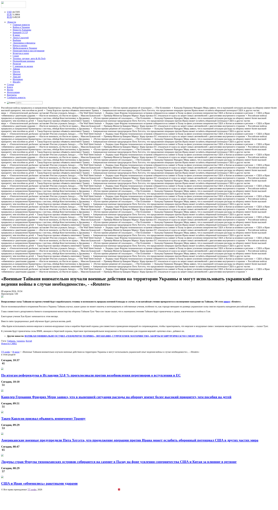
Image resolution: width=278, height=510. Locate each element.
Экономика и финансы (24, 43)
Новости (11, 22)
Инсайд (16, 82)
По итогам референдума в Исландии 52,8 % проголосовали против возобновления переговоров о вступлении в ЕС (91, 375)
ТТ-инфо (32, 489)
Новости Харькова (22, 30)
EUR (9, 14)
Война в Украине (21, 27)
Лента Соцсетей (21, 37)
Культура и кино (21, 53)
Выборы (17, 40)
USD (9, 12)
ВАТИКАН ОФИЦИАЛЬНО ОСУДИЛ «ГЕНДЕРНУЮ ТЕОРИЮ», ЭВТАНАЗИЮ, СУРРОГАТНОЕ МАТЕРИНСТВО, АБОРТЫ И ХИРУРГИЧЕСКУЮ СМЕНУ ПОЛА (114, 336)
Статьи (10, 84)
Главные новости (21, 24)
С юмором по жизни (23, 66)
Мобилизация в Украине (25, 48)
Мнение (17, 74)
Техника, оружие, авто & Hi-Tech (29, 58)
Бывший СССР (20, 32)
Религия (17, 63)
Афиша (16, 69)
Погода (16, 71)
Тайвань (11, 341)
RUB (9, 17)
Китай (29, 341)
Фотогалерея (13, 92)
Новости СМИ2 (9, 343)
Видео (10, 89)
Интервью (18, 79)
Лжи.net (17, 76)
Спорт (16, 56)
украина (21, 341)
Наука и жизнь (20, 45)
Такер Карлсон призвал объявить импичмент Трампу (43, 418)
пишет (227, 301)
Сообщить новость (16, 97)
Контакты (12, 95)
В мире (16, 35)
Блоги (10, 87)
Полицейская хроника (24, 61)
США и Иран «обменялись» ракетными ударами (39, 483)
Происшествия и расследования (28, 50)
